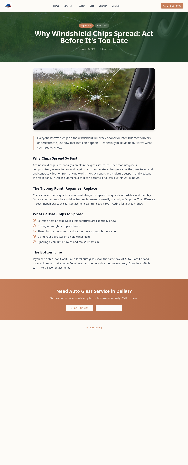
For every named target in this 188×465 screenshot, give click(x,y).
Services (68, 5)
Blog (92, 5)
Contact (115, 5)
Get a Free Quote (108, 307)
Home (56, 5)
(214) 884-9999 (174, 5)
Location (103, 5)
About (82, 5)
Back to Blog (96, 327)
